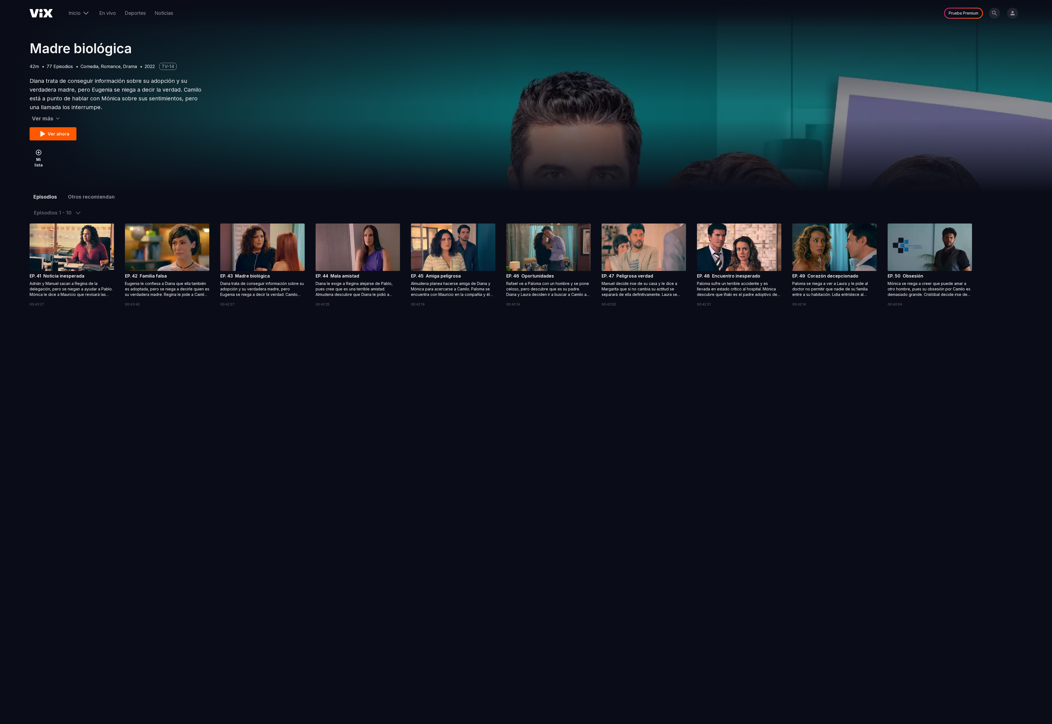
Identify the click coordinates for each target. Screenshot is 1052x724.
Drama (130, 66)
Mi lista (39, 162)
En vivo (107, 13)
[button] (72, 265)
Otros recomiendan (91, 197)
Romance (111, 66)
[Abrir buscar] (994, 13)
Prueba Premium (963, 13)
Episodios (45, 197)
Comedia (89, 66)
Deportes (135, 13)
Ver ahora (58, 134)
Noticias (164, 13)
